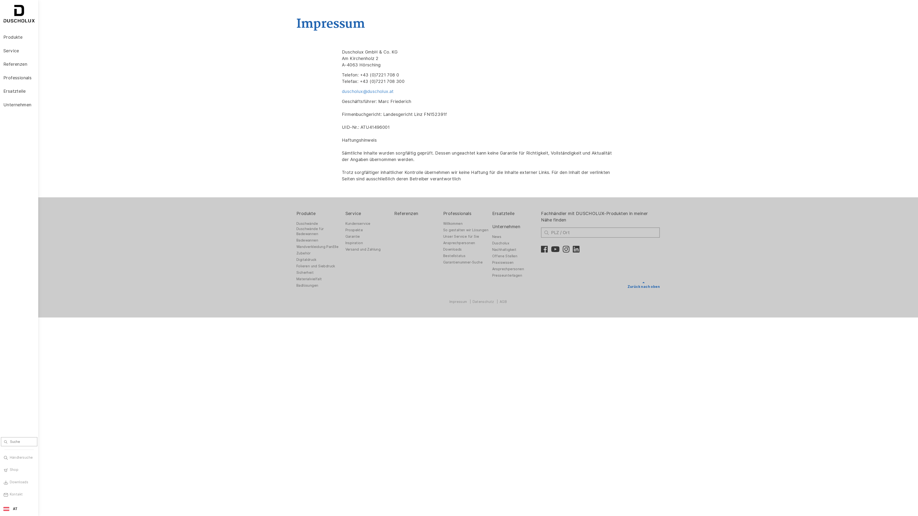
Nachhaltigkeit (504, 250)
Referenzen (406, 213)
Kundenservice (358, 224)
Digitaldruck (306, 260)
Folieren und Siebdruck (315, 266)
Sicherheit (305, 272)
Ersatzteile (503, 213)
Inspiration (354, 243)
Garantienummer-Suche (463, 262)
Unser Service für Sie (461, 236)
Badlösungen (307, 285)
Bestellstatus (454, 256)
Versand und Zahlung (363, 249)
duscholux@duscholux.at (368, 91)
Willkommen (453, 224)
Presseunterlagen (507, 275)
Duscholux (501, 243)
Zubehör (303, 253)
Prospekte (354, 230)
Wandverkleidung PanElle (317, 247)
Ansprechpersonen (459, 243)
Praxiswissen (503, 262)
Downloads (452, 249)
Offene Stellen (505, 256)
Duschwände (307, 224)
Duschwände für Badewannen (310, 231)
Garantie (352, 236)
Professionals (457, 213)
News (497, 237)
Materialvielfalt (309, 279)
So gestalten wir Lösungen (465, 230)
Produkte (306, 213)
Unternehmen (506, 226)
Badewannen (307, 240)
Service (353, 213)
